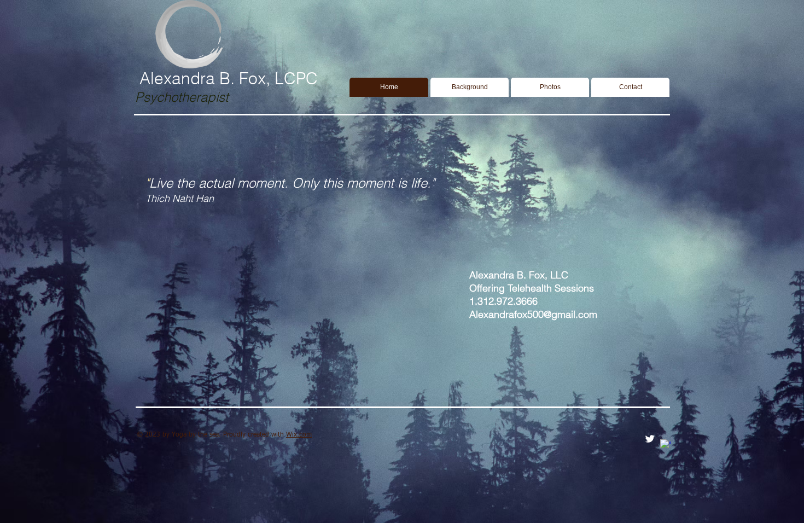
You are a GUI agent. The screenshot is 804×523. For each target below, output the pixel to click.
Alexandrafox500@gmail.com (533, 314)
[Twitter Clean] (649, 438)
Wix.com (299, 435)
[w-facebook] (665, 444)
